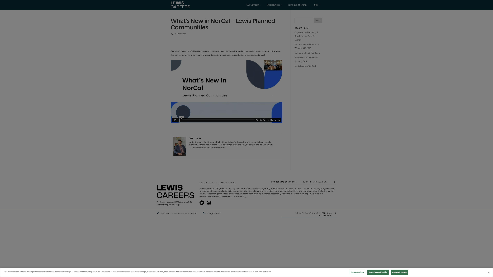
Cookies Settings (357, 272)
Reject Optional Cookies (378, 272)
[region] (246, 272)
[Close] (489, 272)
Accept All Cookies (399, 272)
